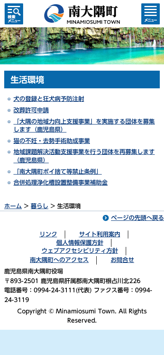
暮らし (39, 206)
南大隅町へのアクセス (59, 260)
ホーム (13, 206)
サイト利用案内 (99, 234)
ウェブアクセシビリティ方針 (80, 251)
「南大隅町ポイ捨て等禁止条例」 (57, 172)
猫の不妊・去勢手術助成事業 (51, 141)
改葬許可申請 (31, 110)
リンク (48, 234)
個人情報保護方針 (79, 243)
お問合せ (122, 260)
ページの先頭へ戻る (137, 218)
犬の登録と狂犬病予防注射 (48, 99)
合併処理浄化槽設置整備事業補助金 (60, 182)
